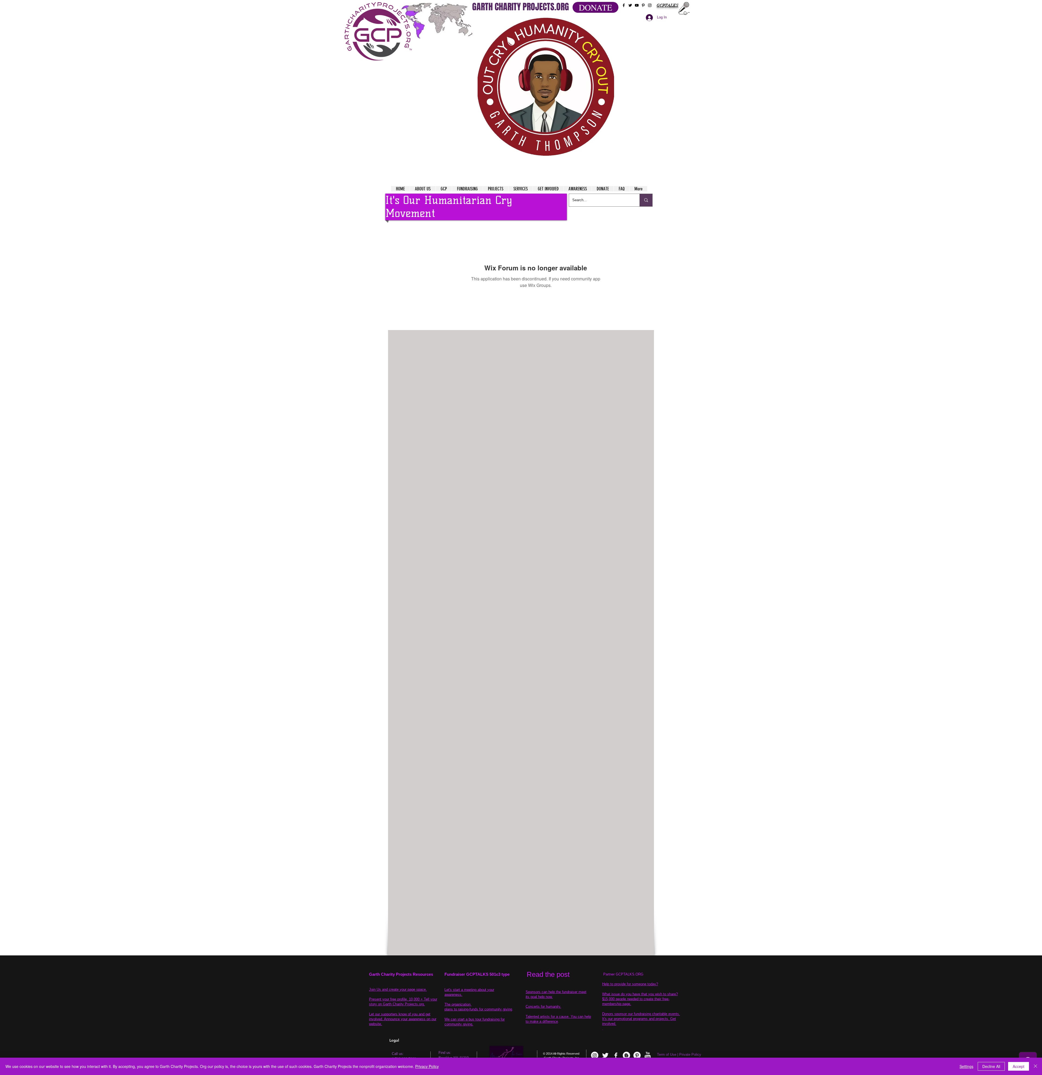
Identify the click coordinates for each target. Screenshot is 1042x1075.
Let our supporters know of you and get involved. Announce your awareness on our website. (402, 1019)
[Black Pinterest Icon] (643, 5)
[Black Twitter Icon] (630, 5)
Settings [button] (966, 1066)
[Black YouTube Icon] (636, 5)
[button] (546, 87)
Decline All (991, 1066)
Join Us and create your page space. (398, 989)
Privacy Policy (427, 1066)
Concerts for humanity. (543, 1006)
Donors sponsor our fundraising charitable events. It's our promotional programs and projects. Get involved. (641, 1019)
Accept (1018, 1066)
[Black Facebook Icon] (623, 5)
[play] (599, 21)
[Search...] (646, 200)
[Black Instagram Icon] (649, 5)
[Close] (1035, 1066)
